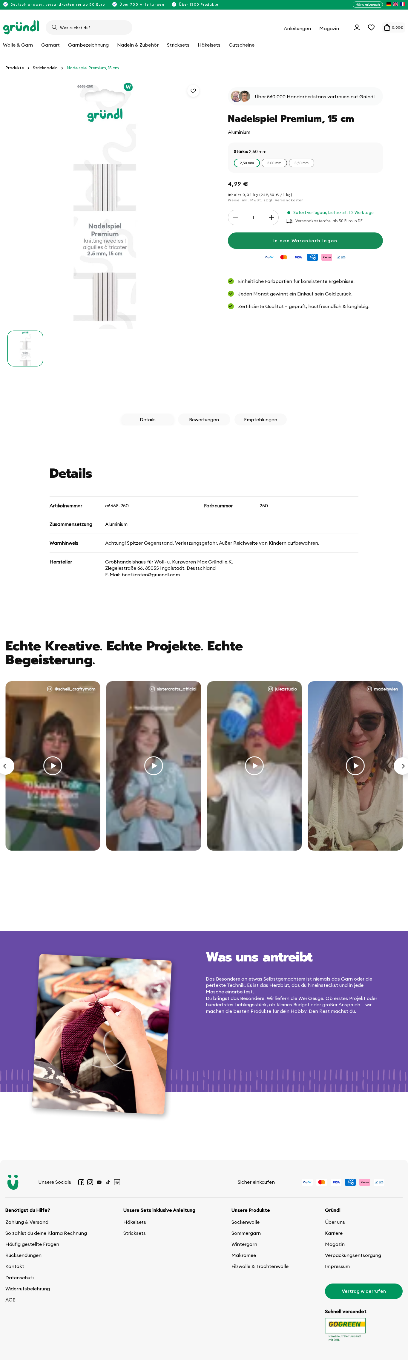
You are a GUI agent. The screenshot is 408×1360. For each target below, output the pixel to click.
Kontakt (14, 1266)
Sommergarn (246, 1233)
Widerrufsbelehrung (27, 1289)
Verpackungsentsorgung (353, 1255)
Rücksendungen (23, 1255)
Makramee (243, 1255)
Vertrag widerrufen (364, 1291)
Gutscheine (241, 44)
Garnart (50, 44)
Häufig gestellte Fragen (32, 1244)
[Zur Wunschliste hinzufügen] (193, 91)
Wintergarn (244, 1244)
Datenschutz (20, 1278)
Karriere (334, 1233)
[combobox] (89, 27)
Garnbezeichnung (88, 44)
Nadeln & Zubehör (138, 44)
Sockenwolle (245, 1222)
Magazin (335, 1244)
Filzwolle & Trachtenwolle (260, 1266)
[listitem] (388, 4)
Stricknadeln (45, 68)
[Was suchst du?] (54, 27)
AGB (10, 1300)
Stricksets (134, 1233)
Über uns (335, 1222)
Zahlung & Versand (26, 1222)
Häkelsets (134, 1222)
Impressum (337, 1266)
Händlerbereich (368, 4)
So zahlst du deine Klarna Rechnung (46, 1233)
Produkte (14, 68)
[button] (371, 27)
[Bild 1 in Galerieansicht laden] (25, 348)
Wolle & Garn (18, 44)
